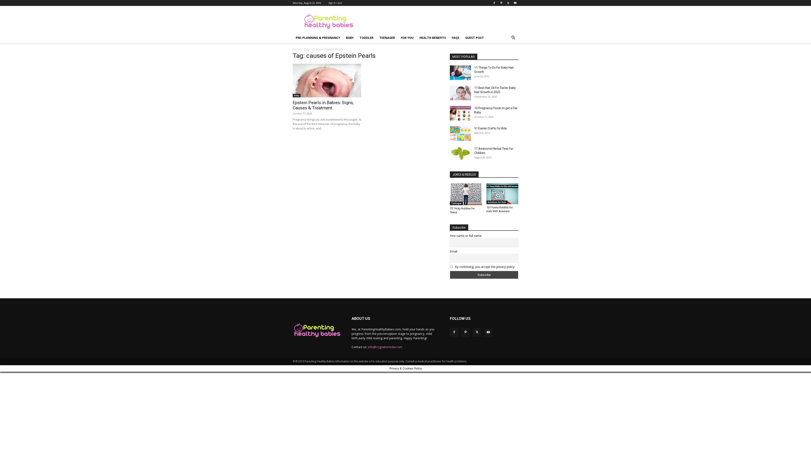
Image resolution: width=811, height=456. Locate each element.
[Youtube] (515, 3)
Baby (350, 38)
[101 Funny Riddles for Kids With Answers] (502, 193)
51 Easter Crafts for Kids (490, 128)
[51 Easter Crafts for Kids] (460, 133)
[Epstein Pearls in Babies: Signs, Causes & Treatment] (327, 80)
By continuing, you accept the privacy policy (484, 267)
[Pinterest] (501, 3)
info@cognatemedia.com (385, 347)
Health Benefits (432, 38)
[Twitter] (508, 3)
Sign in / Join (335, 2)
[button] (513, 38)
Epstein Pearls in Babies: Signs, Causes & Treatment (323, 105)
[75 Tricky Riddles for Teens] (466, 194)
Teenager (387, 38)
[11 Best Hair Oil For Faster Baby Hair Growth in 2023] (460, 93)
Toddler (366, 38)
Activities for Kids (497, 202)
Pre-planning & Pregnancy (318, 38)
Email (453, 251)
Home (296, 49)
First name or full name (466, 236)
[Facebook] (494, 3)
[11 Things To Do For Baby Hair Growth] (460, 72)
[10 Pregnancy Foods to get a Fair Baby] (460, 113)
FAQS (455, 38)
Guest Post (474, 38)
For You (407, 38)
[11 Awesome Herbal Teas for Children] (460, 154)
